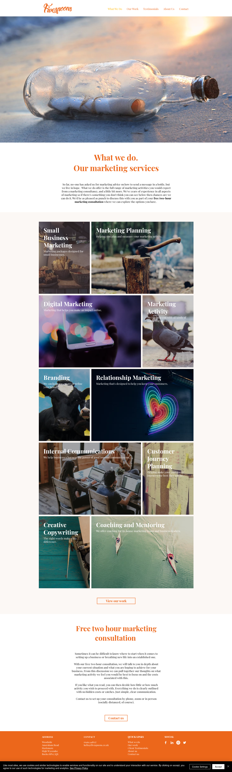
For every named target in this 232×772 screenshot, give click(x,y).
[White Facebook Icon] (166, 743)
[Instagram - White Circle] (178, 743)
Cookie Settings (200, 766)
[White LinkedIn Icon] (172, 743)
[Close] (228, 766)
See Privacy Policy (79, 768)
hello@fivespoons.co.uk (96, 745)
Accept (218, 766)
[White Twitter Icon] (185, 743)
